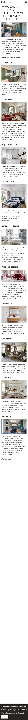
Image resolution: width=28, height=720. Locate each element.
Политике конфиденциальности (17, 713)
